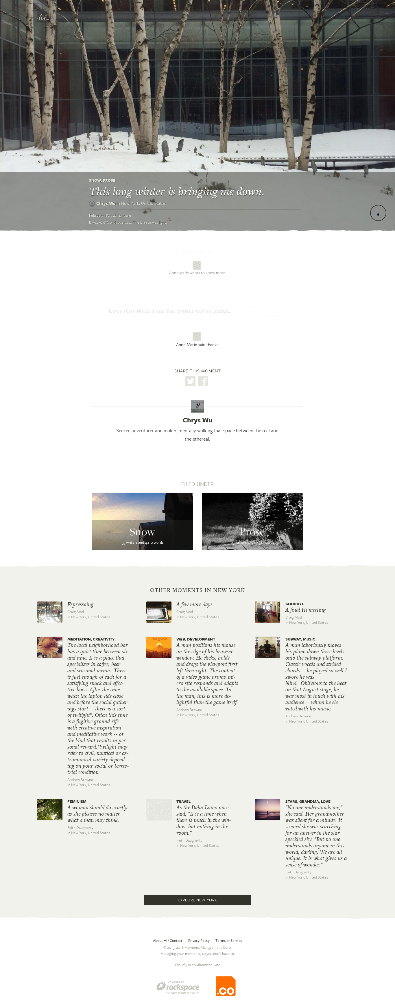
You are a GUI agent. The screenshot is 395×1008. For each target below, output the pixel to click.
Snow (95, 180)
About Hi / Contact (167, 940)
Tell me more (196, 251)
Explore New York (197, 900)
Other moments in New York (197, 590)
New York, (143, 203)
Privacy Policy (199, 940)
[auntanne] (198, 265)
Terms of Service (228, 940)
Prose (109, 180)
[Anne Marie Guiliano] (198, 336)
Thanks (272, 311)
